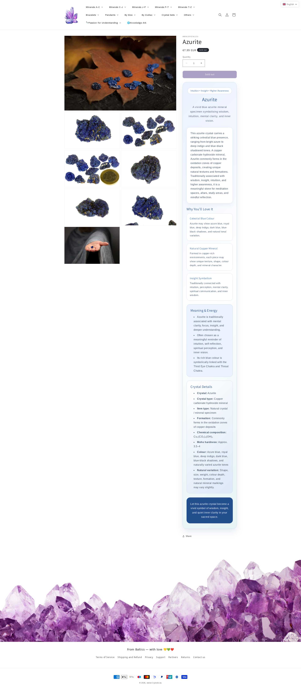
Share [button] (189, 536)
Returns (185, 657)
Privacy (149, 657)
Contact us (199, 657)
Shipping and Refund (130, 657)
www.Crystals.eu (154, 683)
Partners (173, 657)
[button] (220, 14)
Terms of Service (105, 657)
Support (160, 657)
